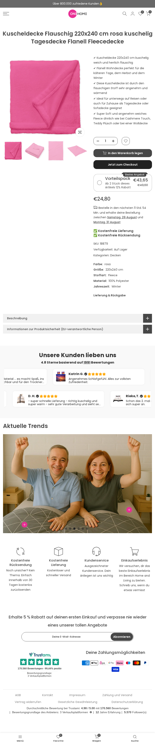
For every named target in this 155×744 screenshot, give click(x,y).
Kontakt (47, 695)
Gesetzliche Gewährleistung (77, 702)
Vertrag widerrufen (28, 702)
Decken (115, 255)
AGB (18, 695)
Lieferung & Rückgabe (109, 295)
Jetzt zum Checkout (123, 165)
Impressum (77, 695)
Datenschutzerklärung (127, 702)
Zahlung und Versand (117, 695)
